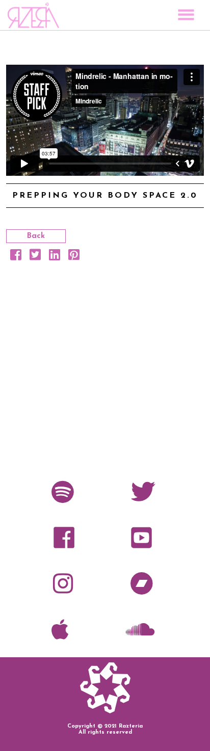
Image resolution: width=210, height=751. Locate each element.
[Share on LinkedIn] (54, 257)
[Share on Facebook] (15, 257)
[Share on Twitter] (35, 257)
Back (36, 236)
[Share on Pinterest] (74, 257)
